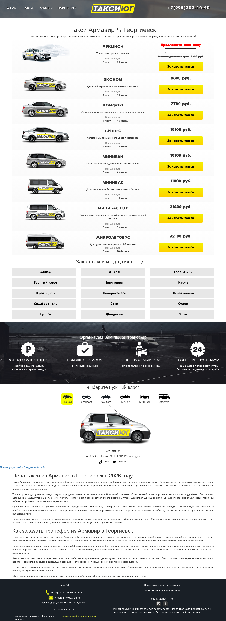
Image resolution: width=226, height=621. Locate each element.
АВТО (29, 8)
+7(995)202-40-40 (188, 8)
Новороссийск (114, 293)
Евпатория (114, 282)
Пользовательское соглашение (162, 584)
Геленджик (183, 272)
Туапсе (45, 314)
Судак (183, 303)
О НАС (11, 8)
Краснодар (45, 293)
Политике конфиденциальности (78, 615)
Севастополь (183, 293)
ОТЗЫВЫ (46, 8)
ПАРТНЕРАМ (67, 8)
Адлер (45, 272)
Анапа (114, 272)
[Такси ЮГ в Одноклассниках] (165, 603)
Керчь (183, 282)
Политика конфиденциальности (162, 590)
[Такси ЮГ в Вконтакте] (159, 603)
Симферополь (45, 303)
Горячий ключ (45, 282)
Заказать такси (180, 66)
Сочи (114, 303)
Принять (20, 619)
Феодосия (114, 314)
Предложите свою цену (181, 45)
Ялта (183, 314)
